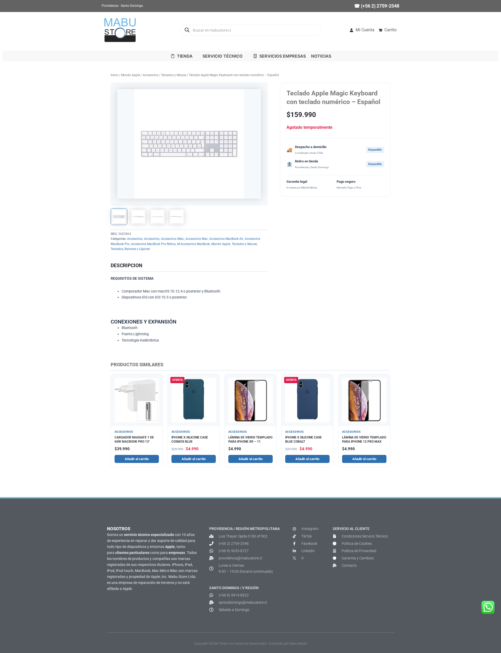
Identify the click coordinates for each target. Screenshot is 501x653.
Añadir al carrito (137, 459)
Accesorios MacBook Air (226, 239)
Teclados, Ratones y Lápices (130, 249)
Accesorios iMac (172, 239)
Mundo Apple (130, 75)
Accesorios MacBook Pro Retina (153, 244)
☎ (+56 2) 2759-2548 (376, 6)
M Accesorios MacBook (193, 244)
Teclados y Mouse (173, 75)
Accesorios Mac (197, 239)
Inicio (114, 75)
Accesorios (150, 75)
